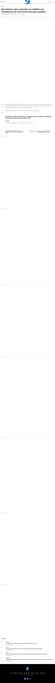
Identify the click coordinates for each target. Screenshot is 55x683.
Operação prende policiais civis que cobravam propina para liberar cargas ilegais (24, 648)
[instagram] (3, 1)
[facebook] (1, 1)
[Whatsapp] (30, 679)
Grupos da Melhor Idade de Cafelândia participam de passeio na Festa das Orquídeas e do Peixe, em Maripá (29, 659)
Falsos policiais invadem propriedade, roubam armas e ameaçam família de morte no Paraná (26, 654)
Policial (2, 6)
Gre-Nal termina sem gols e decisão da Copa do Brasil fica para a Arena (21, 643)
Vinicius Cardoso (6, 14)
